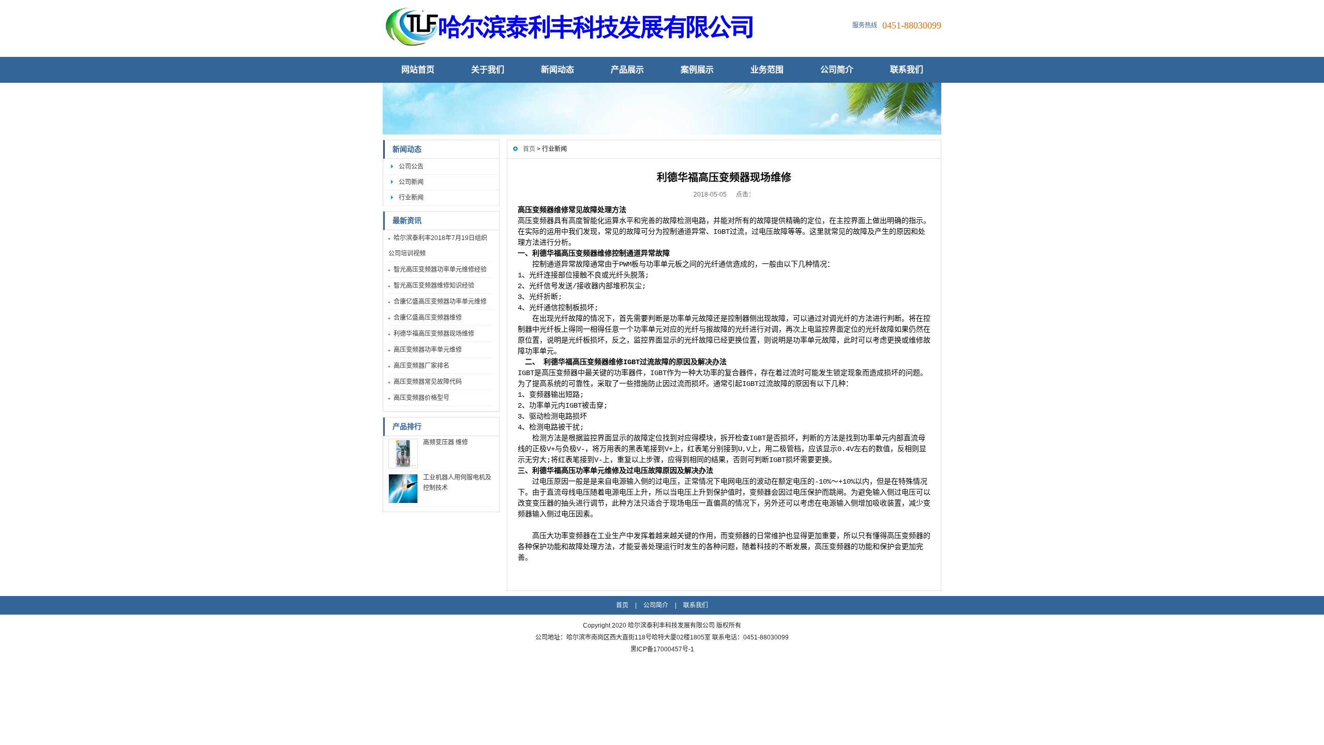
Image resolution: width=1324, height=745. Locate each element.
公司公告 (411, 166)
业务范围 (767, 69)
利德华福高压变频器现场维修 (434, 333)
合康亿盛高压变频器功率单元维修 (440, 301)
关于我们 (487, 69)
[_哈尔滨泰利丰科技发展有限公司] (577, 49)
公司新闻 (411, 182)
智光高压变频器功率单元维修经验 (440, 269)
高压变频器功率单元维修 (428, 349)
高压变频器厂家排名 (421, 365)
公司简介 (836, 69)
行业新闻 (411, 197)
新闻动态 (557, 69)
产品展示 (627, 69)
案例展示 (697, 69)
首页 (529, 149)
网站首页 (417, 69)
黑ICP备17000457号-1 (662, 649)
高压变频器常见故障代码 (428, 381)
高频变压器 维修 (445, 442)
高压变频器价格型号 (421, 397)
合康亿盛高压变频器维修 (428, 317)
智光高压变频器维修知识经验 (434, 285)
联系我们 (906, 69)
